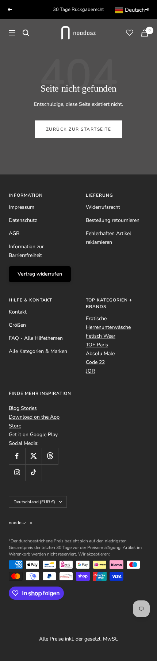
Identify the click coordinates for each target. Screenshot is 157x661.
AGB (14, 233)
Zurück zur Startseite (78, 129)
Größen (17, 325)
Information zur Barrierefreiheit (26, 251)
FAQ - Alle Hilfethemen (36, 338)
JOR (90, 371)
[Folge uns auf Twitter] (33, 456)
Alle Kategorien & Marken (38, 351)
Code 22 (95, 362)
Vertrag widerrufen (40, 273)
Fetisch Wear (100, 336)
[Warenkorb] (144, 33)
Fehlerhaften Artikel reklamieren (108, 238)
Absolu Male (100, 353)
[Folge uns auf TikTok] (33, 472)
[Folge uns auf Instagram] (17, 472)
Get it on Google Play (33, 434)
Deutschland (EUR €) (34, 502)
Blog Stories (23, 408)
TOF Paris (97, 344)
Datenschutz (23, 220)
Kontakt (18, 311)
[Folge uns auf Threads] (50, 456)
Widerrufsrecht (103, 207)
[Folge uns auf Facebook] (17, 456)
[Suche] (26, 33)
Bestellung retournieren (112, 220)
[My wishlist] (130, 32)
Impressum (21, 207)
